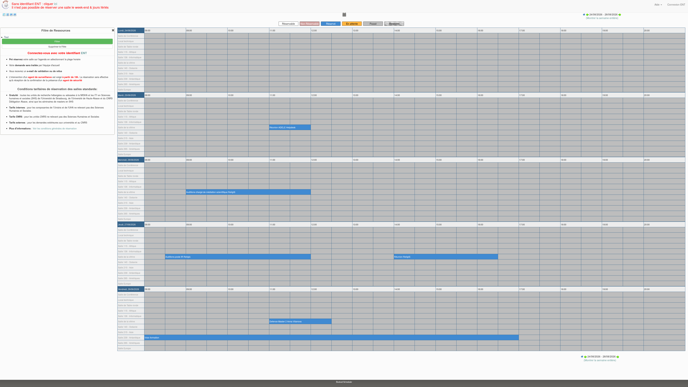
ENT (84, 53)
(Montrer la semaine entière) (602, 18)
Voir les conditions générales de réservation (55, 128)
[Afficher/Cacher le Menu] (344, 15)
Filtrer (57, 41)
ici (55, 3)
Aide (657, 4)
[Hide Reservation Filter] (113, 30)
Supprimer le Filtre (57, 46)
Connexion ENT (676, 4)
